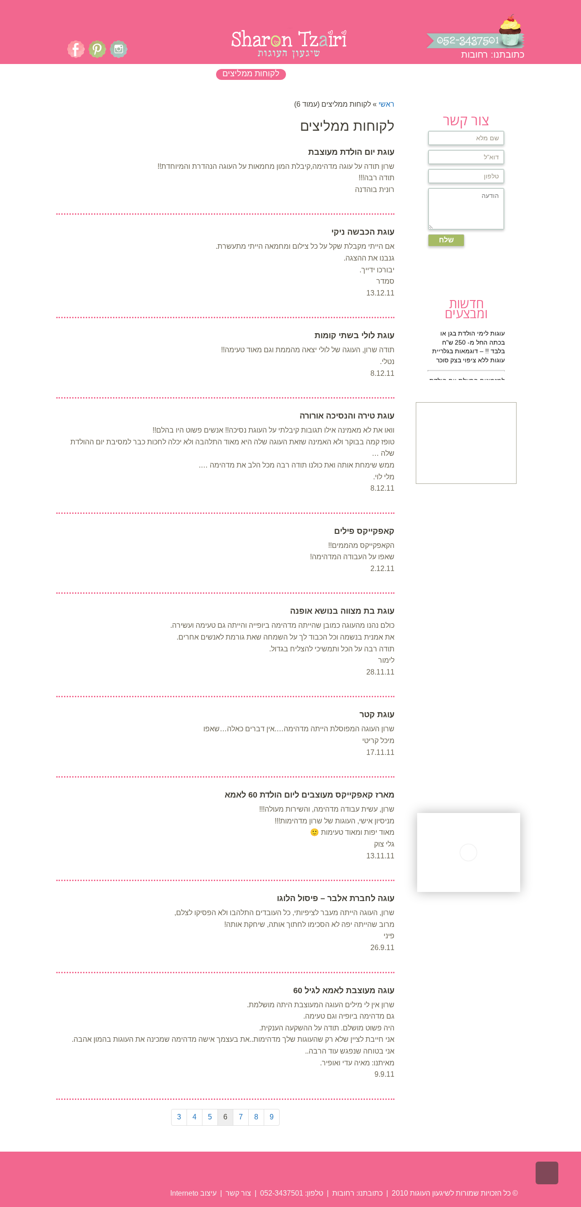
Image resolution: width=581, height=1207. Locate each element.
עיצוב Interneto (193, 1193)
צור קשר (237, 1193)
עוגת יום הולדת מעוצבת (351, 152)
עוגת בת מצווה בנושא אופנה (342, 611)
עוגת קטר (376, 714)
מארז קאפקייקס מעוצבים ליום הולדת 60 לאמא (309, 794)
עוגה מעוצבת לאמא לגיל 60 (343, 990)
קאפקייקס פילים (364, 531)
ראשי (386, 104)
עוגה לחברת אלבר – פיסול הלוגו (335, 898)
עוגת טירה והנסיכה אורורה (347, 415)
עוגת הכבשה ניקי (362, 231)
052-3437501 (281, 1193)
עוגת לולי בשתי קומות (354, 335)
